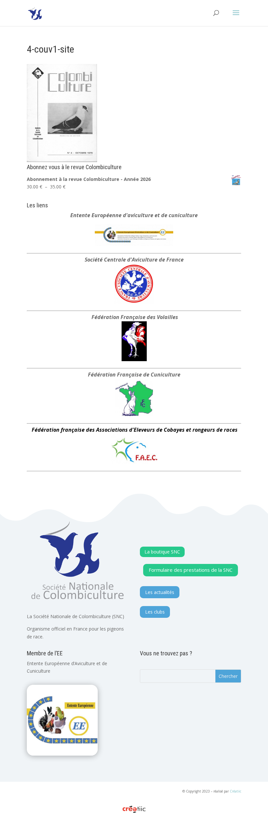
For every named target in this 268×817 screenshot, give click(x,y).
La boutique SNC (162, 552)
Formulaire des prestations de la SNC (190, 570)
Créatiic (235, 791)
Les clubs (155, 612)
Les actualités (159, 592)
